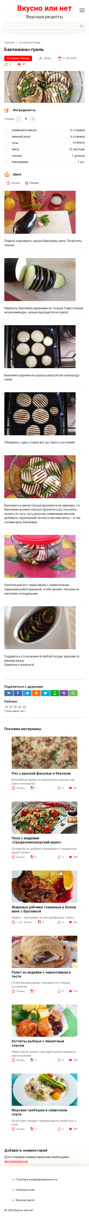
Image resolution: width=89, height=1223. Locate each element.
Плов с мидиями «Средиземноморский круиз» (37, 840)
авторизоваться (16, 1161)
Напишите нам (25, 1189)
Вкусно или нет (44, 8)
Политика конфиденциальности (36, 1179)
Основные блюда (18, 58)
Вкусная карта (25, 1200)
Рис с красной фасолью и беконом (41, 773)
